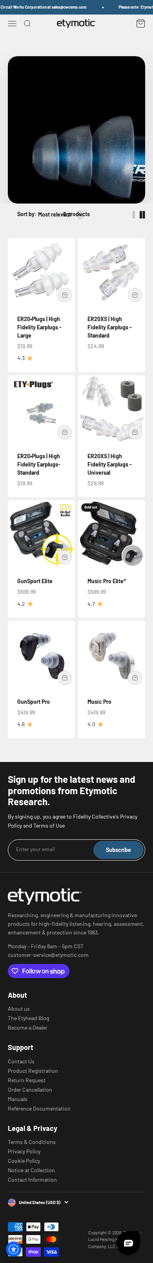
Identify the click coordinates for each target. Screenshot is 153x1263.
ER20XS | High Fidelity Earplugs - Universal (109, 464)
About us (19, 1009)
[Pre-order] (135, 432)
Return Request (27, 1080)
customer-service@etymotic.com (48, 955)
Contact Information (32, 1179)
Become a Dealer (27, 1027)
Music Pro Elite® (106, 581)
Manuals (17, 1099)
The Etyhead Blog (28, 1018)
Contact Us (21, 1061)
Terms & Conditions (32, 1142)
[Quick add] (65, 295)
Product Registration (33, 1071)
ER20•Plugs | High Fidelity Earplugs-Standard (38, 464)
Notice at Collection (31, 1170)
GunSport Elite (35, 581)
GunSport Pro (33, 701)
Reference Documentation (39, 1108)
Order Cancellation (30, 1089)
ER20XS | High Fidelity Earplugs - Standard (109, 327)
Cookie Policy (24, 1161)
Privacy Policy (24, 1151)
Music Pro (99, 701)
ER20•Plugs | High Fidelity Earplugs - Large (39, 327)
